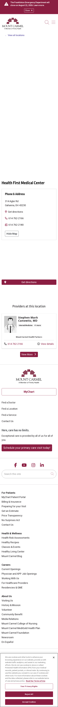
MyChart (29, 391)
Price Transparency (12, 515)
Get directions (15, 211)
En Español (7, 642)
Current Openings (11, 569)
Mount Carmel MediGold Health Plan (21, 628)
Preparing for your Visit (14, 506)
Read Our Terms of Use (35, 681)
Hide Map (11, 233)
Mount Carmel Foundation (15, 632)
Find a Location (10, 408)
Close (27, 10)
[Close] (54, 657)
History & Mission (11, 605)
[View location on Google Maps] (29, 260)
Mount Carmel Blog (12, 556)
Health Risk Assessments (16, 537)
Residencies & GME (12, 587)
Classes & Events (11, 547)
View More (29, 355)
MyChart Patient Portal (13, 497)
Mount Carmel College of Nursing (19, 623)
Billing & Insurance (11, 501)
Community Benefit (12, 614)
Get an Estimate (10, 511)
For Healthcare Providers (15, 583)
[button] (54, 21)
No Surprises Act (11, 520)
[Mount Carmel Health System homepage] (13, 28)
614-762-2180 (16, 224)
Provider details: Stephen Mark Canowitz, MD (29, 331)
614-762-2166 (16, 218)
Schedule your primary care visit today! (26, 447)
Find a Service (9, 415)
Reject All (29, 694)
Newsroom (8, 637)
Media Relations (10, 619)
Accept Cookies (29, 702)
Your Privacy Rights (29, 686)
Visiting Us (7, 600)
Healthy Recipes (10, 542)
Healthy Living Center (13, 551)
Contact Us (7, 421)
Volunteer (7, 609)
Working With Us (10, 578)
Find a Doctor (9, 402)
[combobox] (29, 474)
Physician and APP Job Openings (19, 573)
